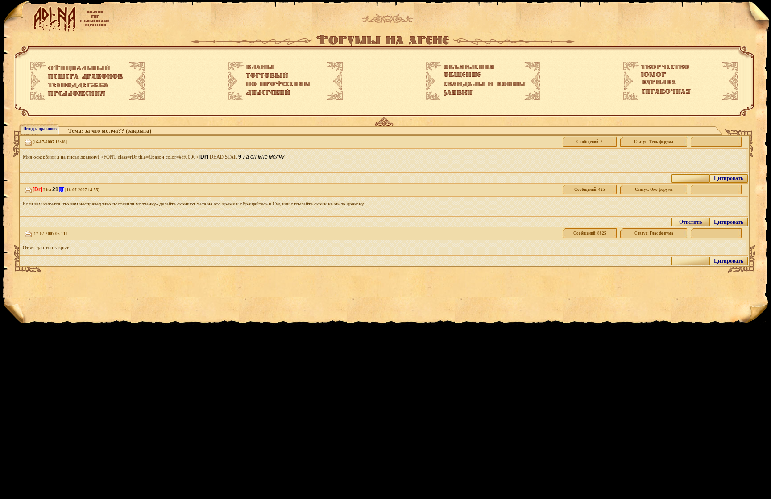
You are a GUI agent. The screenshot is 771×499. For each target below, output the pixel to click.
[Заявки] (458, 93)
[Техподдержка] (78, 85)
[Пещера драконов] (85, 77)
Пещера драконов (40, 128)
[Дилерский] (268, 92)
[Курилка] (658, 82)
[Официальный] (79, 68)
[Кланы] (260, 67)
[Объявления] (469, 67)
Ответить (690, 222)
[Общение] (462, 75)
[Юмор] (653, 74)
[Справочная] (666, 91)
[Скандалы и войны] (485, 84)
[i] (61, 189)
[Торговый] (267, 75)
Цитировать (728, 178)
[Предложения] (76, 93)
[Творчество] (665, 67)
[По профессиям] (278, 83)
